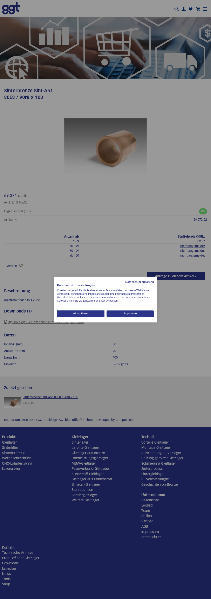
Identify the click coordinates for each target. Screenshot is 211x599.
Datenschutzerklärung (139, 281)
